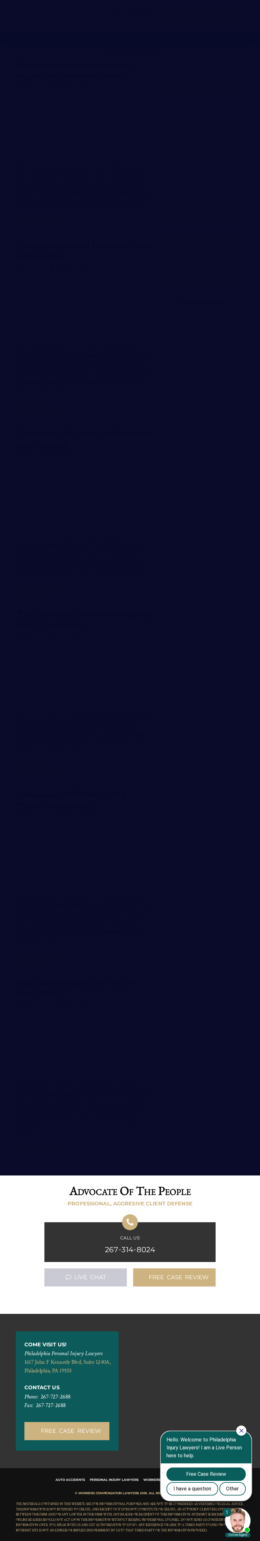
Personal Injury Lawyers (114, 1480)
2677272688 (56, 1396)
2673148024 (130, 1249)
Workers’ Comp (157, 1480)
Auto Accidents (70, 1480)
